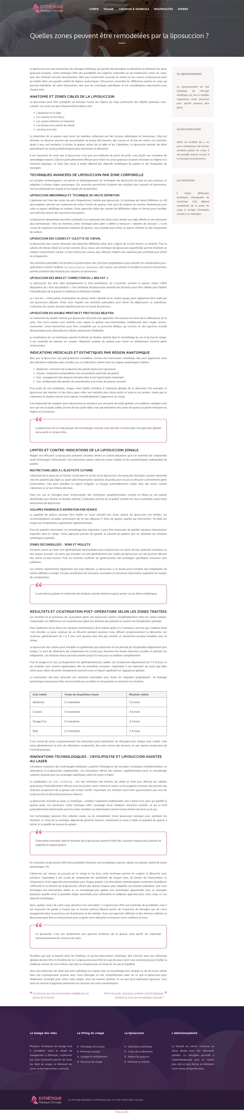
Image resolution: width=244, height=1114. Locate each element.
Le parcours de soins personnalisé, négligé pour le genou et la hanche (61, 995)
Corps (94, 9)
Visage (109, 9)
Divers (183, 9)
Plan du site (122, 1112)
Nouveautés (163, 9)
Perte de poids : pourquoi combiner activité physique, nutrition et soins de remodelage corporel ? (134, 995)
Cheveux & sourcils (134, 9)
